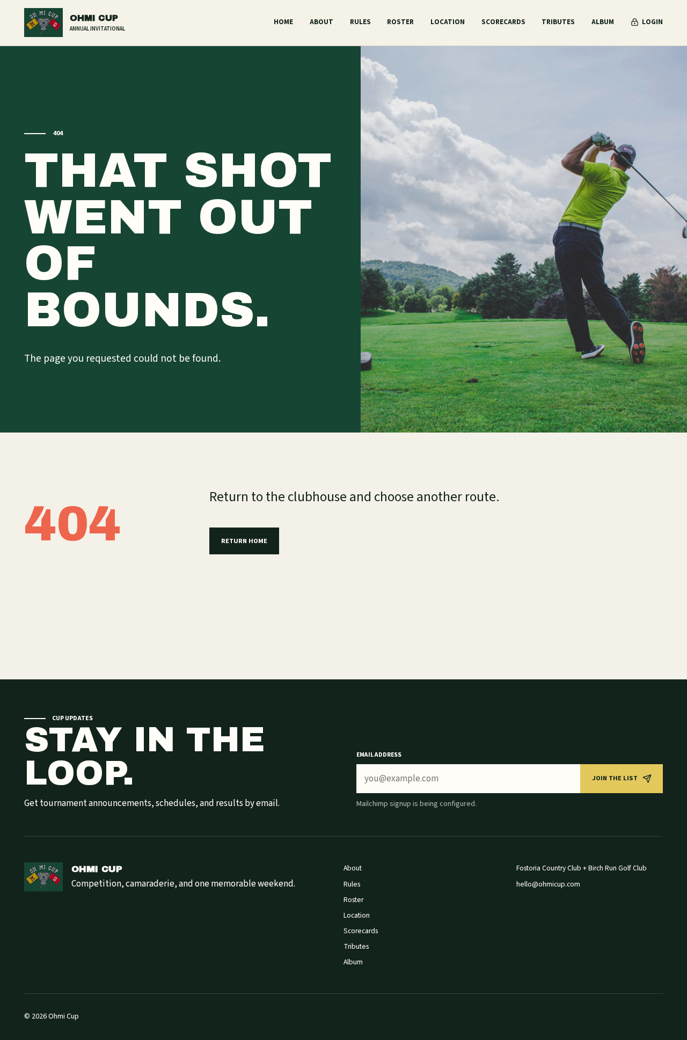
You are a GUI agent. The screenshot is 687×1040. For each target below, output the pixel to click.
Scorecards (503, 22)
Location (447, 22)
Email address (378, 754)
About (321, 22)
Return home (244, 541)
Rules (360, 22)
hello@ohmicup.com (548, 884)
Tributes (558, 22)
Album (602, 22)
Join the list (615, 778)
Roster (400, 22)
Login (652, 22)
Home (283, 22)
